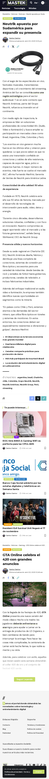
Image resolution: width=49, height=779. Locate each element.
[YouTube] (34, 765)
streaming (7, 388)
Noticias (7, 18)
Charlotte (38, 377)
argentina (22, 377)
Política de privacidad (13, 772)
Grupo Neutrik (24, 381)
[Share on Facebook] (8, 46)
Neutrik (35, 381)
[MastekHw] (17, 2)
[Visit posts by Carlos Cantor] (5, 39)
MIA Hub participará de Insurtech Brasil (24, 358)
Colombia (12, 381)
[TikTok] (41, 765)
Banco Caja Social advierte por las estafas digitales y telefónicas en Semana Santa (22, 486)
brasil (30, 377)
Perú (36, 384)
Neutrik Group (26, 384)
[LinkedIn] (44, 765)
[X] (30, 765)
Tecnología (20, 18)
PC (16, 437)
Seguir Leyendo (25, 679)
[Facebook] (26, 765)
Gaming (8, 524)
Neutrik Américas (11, 384)
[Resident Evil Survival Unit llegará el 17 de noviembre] (24, 512)
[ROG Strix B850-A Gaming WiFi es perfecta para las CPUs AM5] (24, 424)
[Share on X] (13, 46)
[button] (38, 772)
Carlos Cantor (15, 38)
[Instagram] (37, 765)
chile (5, 381)
